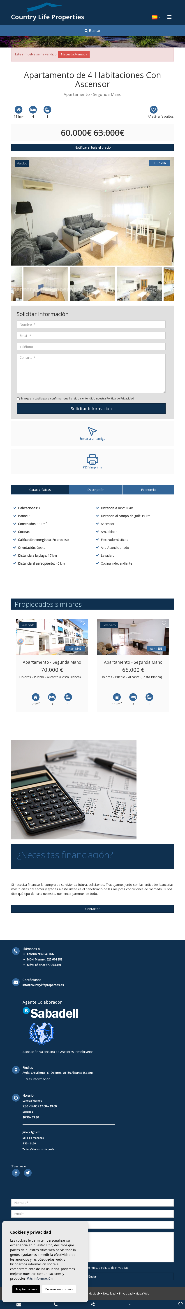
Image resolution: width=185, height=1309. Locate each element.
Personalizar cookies (59, 1289)
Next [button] (170, 211)
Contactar (92, 909)
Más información (37, 1079)
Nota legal (109, 1293)
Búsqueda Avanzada (74, 54)
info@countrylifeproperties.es (43, 985)
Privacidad (126, 1293)
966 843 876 (46, 954)
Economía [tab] (148, 489)
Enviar (92, 1276)
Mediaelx (94, 1293)
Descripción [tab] (95, 489)
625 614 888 (54, 959)
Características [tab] (40, 489)
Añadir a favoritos (161, 116)
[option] (92, 211)
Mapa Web (142, 1293)
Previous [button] (14, 211)
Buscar (94, 30)
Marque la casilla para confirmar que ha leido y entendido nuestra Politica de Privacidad (77, 398)
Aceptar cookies (26, 1289)
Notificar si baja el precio (92, 147)
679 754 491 (53, 965)
